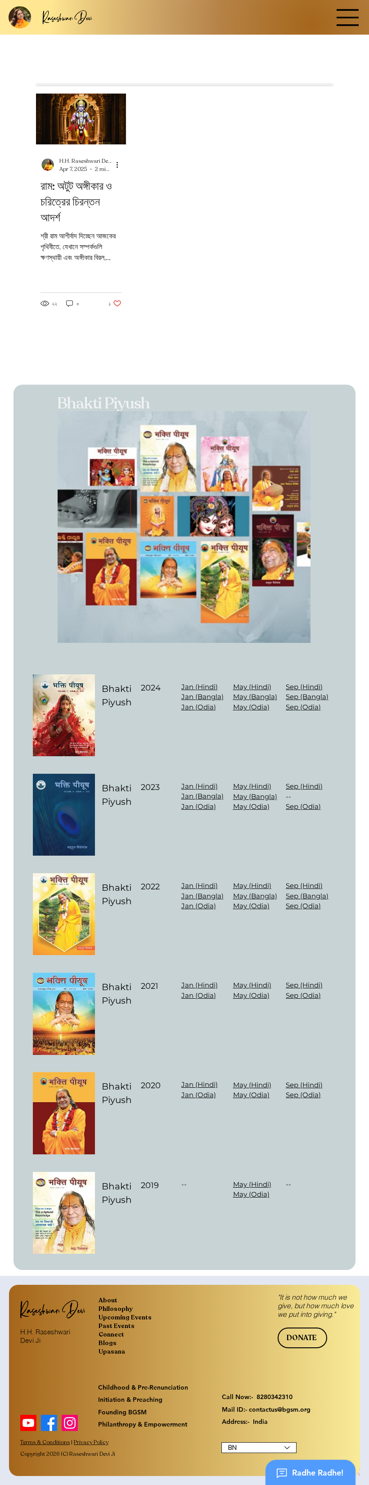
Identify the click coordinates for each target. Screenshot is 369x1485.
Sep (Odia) (303, 707)
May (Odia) (251, 707)
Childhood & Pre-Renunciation (143, 1387)
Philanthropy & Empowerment (142, 1424)
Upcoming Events (125, 1317)
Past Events (117, 1326)
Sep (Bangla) (307, 696)
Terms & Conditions (45, 1442)
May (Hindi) (252, 686)
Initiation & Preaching (130, 1399)
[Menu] (348, 17)
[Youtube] (28, 1423)
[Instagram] (70, 1423)
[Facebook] (49, 1423)
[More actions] (120, 164)
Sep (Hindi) (304, 686)
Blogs (108, 1343)
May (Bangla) (255, 696)
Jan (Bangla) (202, 696)
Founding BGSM (122, 1412)
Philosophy (116, 1309)
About (108, 1300)
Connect (111, 1334)
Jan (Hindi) (199, 686)
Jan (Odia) (198, 707)
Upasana (112, 1351)
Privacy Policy (91, 1442)
